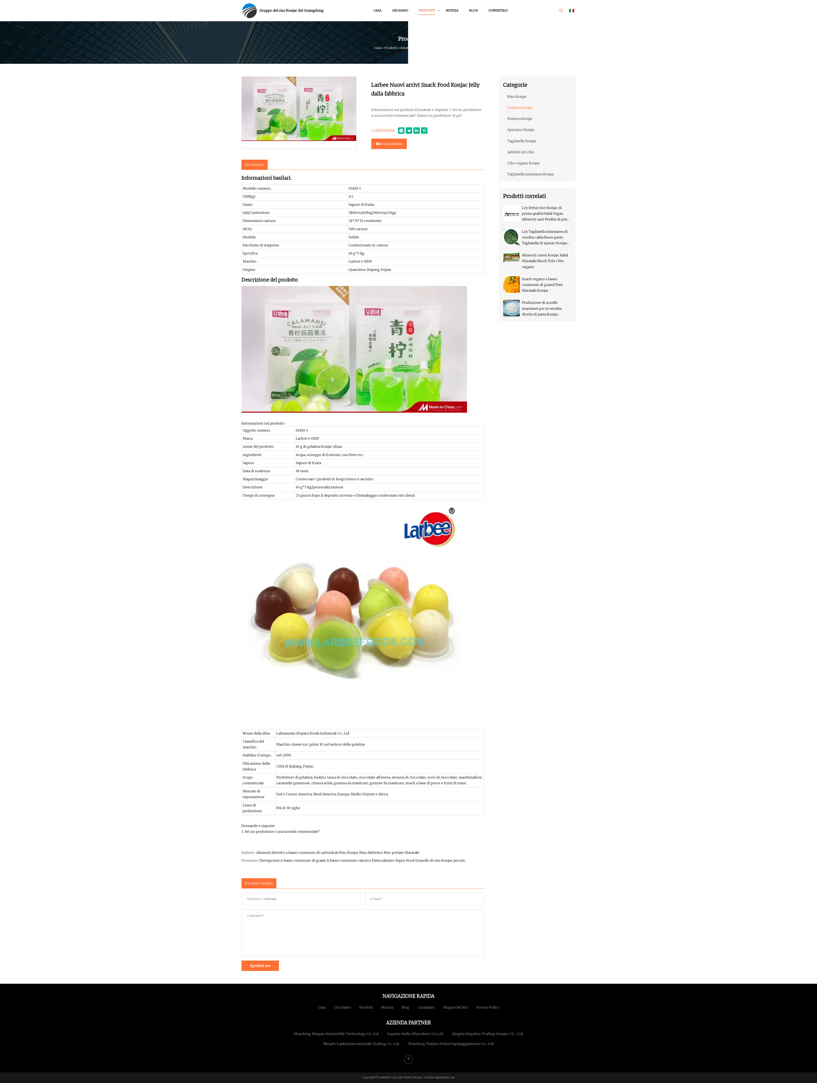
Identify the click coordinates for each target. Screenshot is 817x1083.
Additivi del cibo (520, 152)
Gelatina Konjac (412, 48)
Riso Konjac (517, 96)
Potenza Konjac (520, 119)
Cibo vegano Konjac (523, 163)
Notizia (452, 10)
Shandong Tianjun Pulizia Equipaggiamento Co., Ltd (451, 1044)
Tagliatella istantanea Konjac (530, 174)
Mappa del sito (455, 1007)
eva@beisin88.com (443, 1077)
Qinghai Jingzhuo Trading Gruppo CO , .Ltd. (487, 1034)
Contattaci (498, 10)
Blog (473, 10)
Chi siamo (400, 10)
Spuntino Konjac (521, 130)
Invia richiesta (390, 144)
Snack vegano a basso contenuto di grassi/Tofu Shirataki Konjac (542, 285)
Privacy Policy (487, 1007)
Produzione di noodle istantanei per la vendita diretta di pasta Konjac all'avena (542, 308)
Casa (377, 10)
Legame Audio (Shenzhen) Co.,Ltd (415, 1034)
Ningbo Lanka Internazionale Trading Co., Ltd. (361, 1044)
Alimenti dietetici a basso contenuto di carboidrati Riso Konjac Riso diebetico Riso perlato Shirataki (337, 852)
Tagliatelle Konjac (522, 141)
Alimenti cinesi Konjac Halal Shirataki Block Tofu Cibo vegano (545, 261)
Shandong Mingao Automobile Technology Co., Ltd (336, 1034)
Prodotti (427, 10)
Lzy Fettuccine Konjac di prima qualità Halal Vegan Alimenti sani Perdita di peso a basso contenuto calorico (545, 214)
